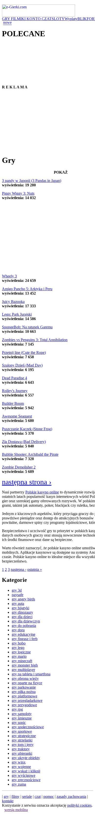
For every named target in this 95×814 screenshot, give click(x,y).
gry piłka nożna (24, 692)
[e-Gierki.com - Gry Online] (38, 15)
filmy (15, 796)
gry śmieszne (22, 718)
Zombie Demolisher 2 (19, 467)
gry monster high (25, 665)
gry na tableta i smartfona (31, 674)
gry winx (19, 762)
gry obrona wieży (25, 678)
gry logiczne (21, 652)
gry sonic (19, 722)
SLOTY (58, 19)
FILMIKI (19, 19)
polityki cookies (79, 805)
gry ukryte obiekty (26, 758)
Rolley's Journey (15, 391)
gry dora (18, 630)
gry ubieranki (22, 753)
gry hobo (19, 643)
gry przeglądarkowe (27, 700)
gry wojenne (21, 767)
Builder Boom (13, 403)
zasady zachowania (71, 796)
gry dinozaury (22, 612)
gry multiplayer (23, 670)
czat (38, 796)
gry (6, 796)
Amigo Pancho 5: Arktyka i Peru (27, 289)
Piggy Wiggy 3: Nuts (18, 193)
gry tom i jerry (23, 744)
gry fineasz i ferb (25, 639)
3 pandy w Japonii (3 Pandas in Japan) (31, 181)
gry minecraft (22, 661)
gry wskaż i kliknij (26, 771)
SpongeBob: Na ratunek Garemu (27, 327)
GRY (6, 19)
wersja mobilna (16, 810)
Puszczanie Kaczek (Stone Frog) (27, 429)
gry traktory (21, 749)
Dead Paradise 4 (14, 378)
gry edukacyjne (23, 634)
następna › (18, 569)
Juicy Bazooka (13, 301)
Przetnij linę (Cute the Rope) (24, 352)
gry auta (18, 603)
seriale (27, 796)
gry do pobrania (24, 625)
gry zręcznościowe (26, 780)
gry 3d (17, 590)
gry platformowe (24, 696)
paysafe (17, 595)
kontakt (7, 801)
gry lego (18, 648)
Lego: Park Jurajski (17, 314)
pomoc (48, 796)
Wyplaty (71, 19)
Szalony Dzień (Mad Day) (22, 365)
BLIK (82, 19)
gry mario (19, 656)
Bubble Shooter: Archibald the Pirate (30, 454)
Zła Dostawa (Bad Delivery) (24, 442)
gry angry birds (23, 599)
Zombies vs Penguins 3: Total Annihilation (34, 340)
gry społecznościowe (28, 727)
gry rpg (17, 709)
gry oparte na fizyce (27, 683)
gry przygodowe (24, 705)
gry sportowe (22, 731)
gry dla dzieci (22, 617)
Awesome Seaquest (17, 416)
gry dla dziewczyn (26, 621)
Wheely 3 (9, 276)
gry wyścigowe (23, 775)
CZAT (47, 19)
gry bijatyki (20, 608)
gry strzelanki (22, 740)
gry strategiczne (24, 736)
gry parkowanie (24, 687)
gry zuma (19, 784)
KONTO (34, 19)
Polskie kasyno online (42, 492)
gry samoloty (22, 714)
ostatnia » (34, 569)
